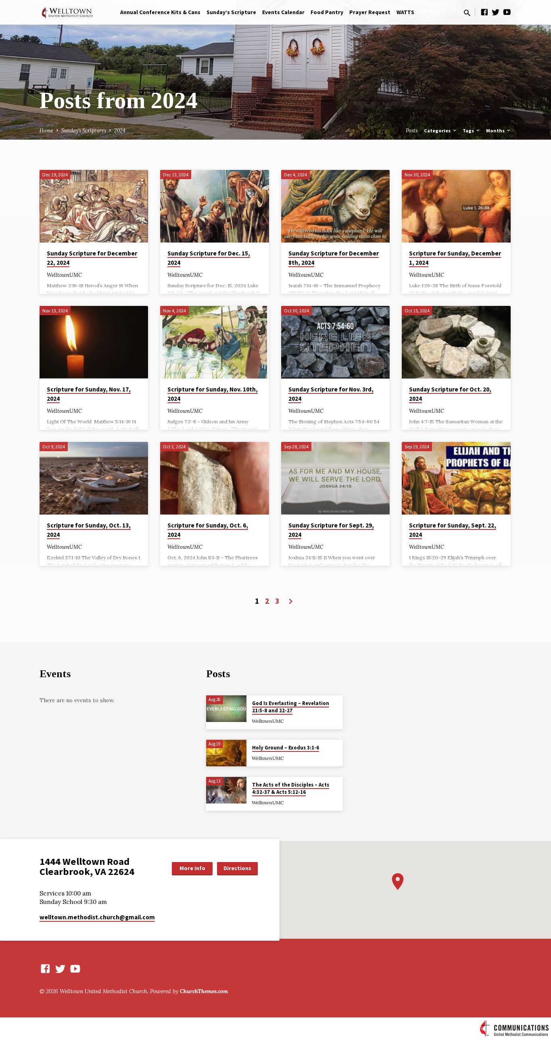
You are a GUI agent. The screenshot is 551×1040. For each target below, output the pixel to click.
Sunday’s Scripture (231, 12)
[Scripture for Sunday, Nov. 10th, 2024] (214, 342)
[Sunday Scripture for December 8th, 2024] (335, 206)
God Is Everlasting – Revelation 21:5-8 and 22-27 (290, 707)
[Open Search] (467, 13)
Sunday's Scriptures (83, 130)
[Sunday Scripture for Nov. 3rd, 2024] (335, 342)
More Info (192, 868)
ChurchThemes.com (204, 991)
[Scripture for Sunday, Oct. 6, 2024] (214, 478)
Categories (438, 131)
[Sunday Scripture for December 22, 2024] (94, 206)
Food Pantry (327, 12)
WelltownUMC (64, 275)
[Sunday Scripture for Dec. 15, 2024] (214, 206)
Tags (469, 131)
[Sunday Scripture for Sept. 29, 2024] (335, 478)
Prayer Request (369, 12)
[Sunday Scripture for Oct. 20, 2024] (456, 342)
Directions (237, 868)
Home (46, 130)
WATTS (405, 12)
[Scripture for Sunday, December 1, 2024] (456, 206)
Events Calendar (283, 12)
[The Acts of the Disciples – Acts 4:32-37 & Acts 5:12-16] (226, 790)
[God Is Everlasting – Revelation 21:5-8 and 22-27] (226, 708)
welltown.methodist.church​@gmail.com (97, 917)
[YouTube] (507, 12)
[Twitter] (495, 12)
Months (496, 131)
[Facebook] (484, 12)
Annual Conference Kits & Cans (160, 12)
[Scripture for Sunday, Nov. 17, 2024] (94, 342)
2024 (119, 130)
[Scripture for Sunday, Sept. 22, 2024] (456, 478)
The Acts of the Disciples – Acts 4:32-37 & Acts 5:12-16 (290, 788)
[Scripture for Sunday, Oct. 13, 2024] (94, 478)
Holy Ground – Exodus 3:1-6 (285, 747)
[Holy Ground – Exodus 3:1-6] (226, 753)
